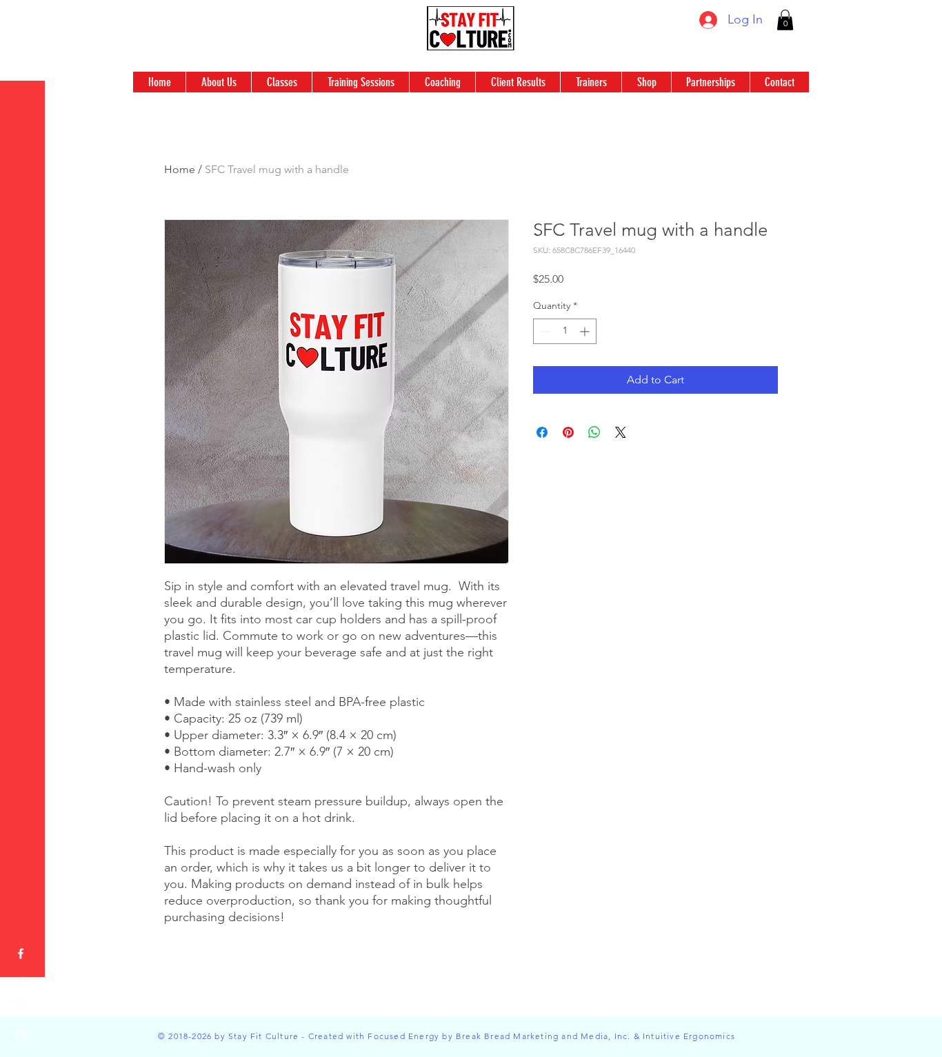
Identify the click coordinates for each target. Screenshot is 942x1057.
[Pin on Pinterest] (568, 432)
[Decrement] (543, 331)
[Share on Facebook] (542, 432)
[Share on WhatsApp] (594, 432)
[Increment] (585, 331)
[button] (785, 20)
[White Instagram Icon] (21, 1036)
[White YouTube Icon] (21, 1009)
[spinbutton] (564, 331)
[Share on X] (620, 432)
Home (179, 169)
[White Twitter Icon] (21, 981)
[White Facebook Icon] (21, 953)
